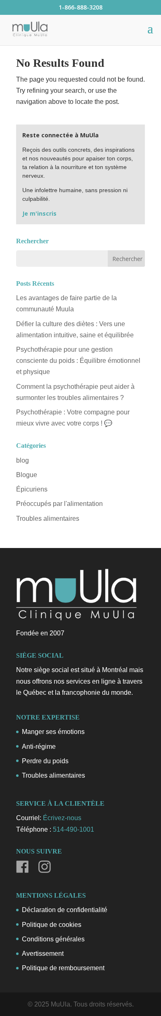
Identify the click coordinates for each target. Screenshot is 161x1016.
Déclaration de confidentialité (64, 909)
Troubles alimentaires (47, 518)
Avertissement (43, 953)
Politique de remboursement (63, 967)
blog (22, 460)
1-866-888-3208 (80, 7)
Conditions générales (53, 939)
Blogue (26, 474)
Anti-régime (39, 746)
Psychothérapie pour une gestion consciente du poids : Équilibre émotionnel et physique (78, 360)
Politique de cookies (51, 924)
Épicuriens (31, 489)
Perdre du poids (45, 760)
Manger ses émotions (53, 731)
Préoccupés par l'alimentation (59, 503)
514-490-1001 (73, 829)
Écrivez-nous (62, 817)
